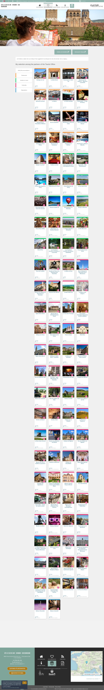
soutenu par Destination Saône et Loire (80, 688)
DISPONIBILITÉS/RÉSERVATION (17, 668)
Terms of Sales (58, 686)
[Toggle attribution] (101, 674)
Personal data (51, 686)
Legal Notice (45, 686)
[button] (40, 78)
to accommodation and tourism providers (39, 688)
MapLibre (98, 674)
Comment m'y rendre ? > (93, 679)
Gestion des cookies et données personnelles (11, 687)
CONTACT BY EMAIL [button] (18, 673)
